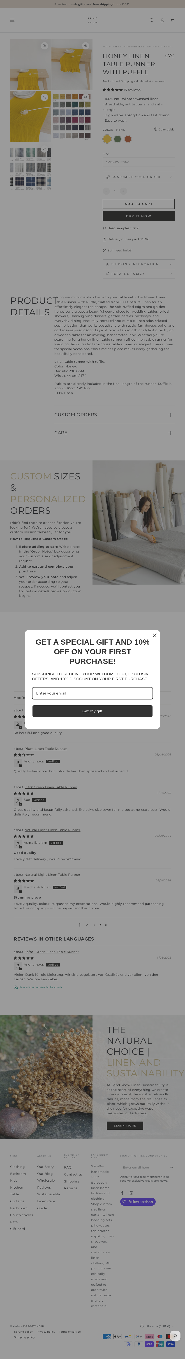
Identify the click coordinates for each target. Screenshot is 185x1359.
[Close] (154, 635)
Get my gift (92, 711)
